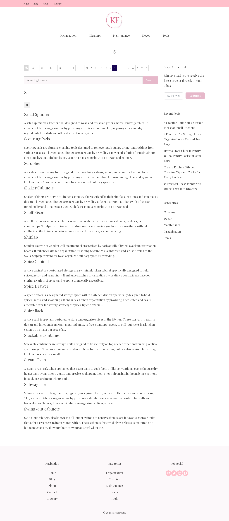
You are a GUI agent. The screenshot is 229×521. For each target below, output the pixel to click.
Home (26, 3)
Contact (58, 3)
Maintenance (121, 35)
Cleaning (95, 35)
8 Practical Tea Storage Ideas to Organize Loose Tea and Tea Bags (184, 139)
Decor (146, 35)
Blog (35, 3)
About (46, 3)
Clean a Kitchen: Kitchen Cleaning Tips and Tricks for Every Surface (182, 172)
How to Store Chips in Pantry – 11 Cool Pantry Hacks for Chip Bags (183, 156)
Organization (68, 35)
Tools (165, 35)
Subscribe (195, 95)
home (26, 68)
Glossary (52, 498)
